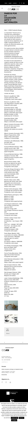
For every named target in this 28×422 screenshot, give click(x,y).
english (10, 3)
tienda (6, 3)
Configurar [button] (14, 420)
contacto (15, 3)
